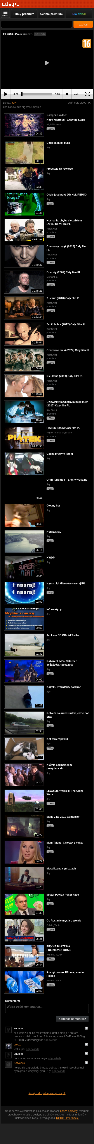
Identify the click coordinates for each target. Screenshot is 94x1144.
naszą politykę (68, 1111)
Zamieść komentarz (72, 1018)
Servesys (19, 1063)
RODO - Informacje (67, 1118)
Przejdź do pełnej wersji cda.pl (47, 1093)
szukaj (83, 24)
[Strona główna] (10, 4)
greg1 (17, 1044)
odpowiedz (50, 1040)
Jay (14, 102)
